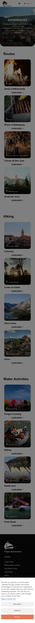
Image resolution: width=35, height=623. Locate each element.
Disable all (17, 611)
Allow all (17, 617)
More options (17, 604)
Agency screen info (8, 599)
